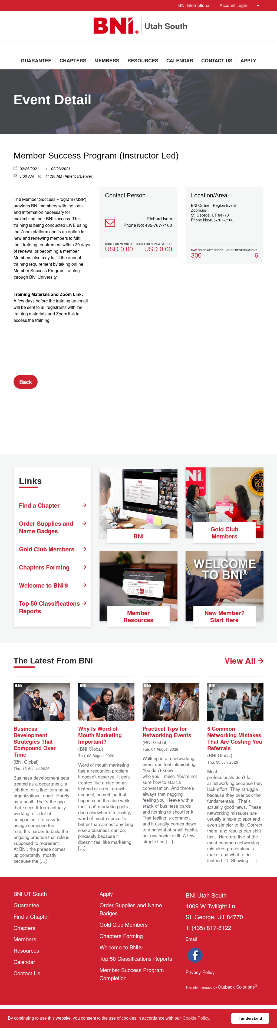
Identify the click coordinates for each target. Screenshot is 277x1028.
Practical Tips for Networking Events (167, 731)
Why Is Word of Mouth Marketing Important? (100, 734)
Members (106, 60)
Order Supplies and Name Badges (46, 527)
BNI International (194, 5)
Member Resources (138, 616)
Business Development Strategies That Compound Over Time (35, 740)
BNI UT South (30, 894)
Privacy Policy (200, 972)
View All (241, 660)
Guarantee (36, 60)
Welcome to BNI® (43, 585)
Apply (248, 60)
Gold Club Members (46, 549)
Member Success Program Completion (132, 974)
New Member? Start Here (225, 616)
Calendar (179, 60)
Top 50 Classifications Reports (49, 607)
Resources (142, 60)
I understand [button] (250, 1018)
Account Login (233, 5)
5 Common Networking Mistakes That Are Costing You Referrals (234, 737)
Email (191, 938)
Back (25, 382)
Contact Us (216, 60)
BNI (138, 536)
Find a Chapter (39, 505)
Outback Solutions (238, 987)
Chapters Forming (44, 567)
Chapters (73, 60)
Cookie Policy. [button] (196, 1018)
